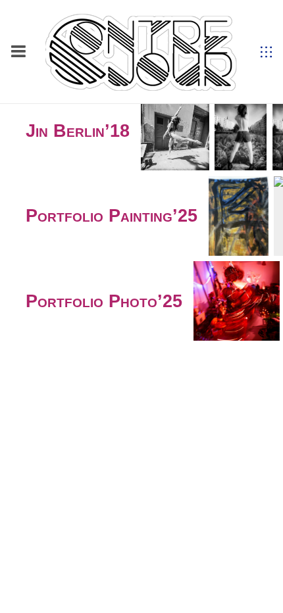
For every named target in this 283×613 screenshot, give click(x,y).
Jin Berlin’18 (78, 131)
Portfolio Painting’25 (111, 216)
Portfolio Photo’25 (104, 301)
